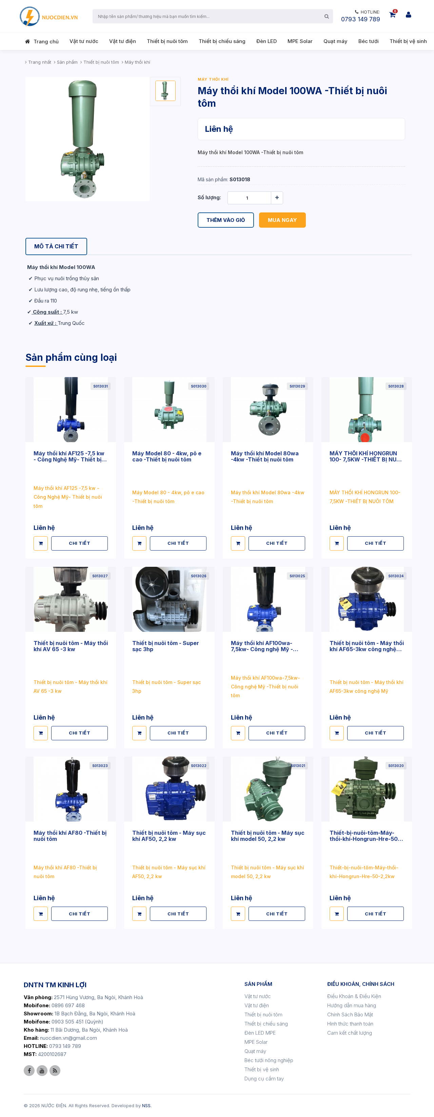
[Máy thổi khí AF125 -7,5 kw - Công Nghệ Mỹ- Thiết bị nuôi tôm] (71, 409)
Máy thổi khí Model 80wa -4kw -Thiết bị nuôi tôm (265, 456)
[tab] (56, 246)
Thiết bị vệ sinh (408, 41)
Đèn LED (266, 41)
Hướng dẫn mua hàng (351, 1005)
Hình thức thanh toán (350, 1023)
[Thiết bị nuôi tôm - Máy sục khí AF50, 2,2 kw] (169, 789)
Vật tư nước (84, 41)
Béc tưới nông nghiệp (268, 1060)
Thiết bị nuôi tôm (167, 41)
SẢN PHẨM (258, 984)
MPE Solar (300, 41)
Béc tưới (368, 41)
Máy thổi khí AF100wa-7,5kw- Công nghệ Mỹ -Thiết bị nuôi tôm (262, 649)
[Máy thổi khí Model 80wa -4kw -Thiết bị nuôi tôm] (268, 409)
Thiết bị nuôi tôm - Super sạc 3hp (165, 646)
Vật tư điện (122, 41)
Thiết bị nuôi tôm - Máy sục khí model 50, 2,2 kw (267, 835)
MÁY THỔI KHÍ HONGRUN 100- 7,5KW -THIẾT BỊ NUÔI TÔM (366, 459)
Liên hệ (219, 129)
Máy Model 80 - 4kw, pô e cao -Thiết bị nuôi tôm (166, 456)
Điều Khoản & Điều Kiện (354, 996)
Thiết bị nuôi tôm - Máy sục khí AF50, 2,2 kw (169, 835)
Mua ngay (282, 220)
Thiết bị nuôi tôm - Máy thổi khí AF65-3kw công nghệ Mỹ (367, 649)
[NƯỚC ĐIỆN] (48, 16)
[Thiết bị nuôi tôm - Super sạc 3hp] (169, 599)
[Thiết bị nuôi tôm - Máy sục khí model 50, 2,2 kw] (268, 789)
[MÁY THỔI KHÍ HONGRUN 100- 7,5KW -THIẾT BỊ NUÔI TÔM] (367, 409)
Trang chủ (46, 41)
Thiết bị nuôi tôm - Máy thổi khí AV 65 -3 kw (71, 646)
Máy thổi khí (213, 79)
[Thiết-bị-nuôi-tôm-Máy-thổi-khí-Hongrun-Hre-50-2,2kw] (367, 789)
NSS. (147, 1105)
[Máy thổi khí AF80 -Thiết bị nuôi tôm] (71, 789)
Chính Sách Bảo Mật (350, 1014)
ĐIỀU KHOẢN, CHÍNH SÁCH (360, 984)
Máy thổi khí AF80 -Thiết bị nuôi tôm (70, 835)
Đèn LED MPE (260, 1033)
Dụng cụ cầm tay (264, 1078)
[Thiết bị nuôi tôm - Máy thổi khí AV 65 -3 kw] (71, 599)
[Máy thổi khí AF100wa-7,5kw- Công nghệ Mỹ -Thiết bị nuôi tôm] (268, 599)
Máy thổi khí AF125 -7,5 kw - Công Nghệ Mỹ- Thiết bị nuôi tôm (69, 459)
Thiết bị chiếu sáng (222, 41)
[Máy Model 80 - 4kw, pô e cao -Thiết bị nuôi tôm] (169, 409)
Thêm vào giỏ (225, 220)
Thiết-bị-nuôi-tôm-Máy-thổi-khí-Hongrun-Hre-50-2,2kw (365, 838)
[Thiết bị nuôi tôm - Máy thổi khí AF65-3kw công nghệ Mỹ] (367, 599)
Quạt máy (335, 41)
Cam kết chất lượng (349, 1033)
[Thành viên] (408, 14)
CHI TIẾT (79, 543)
